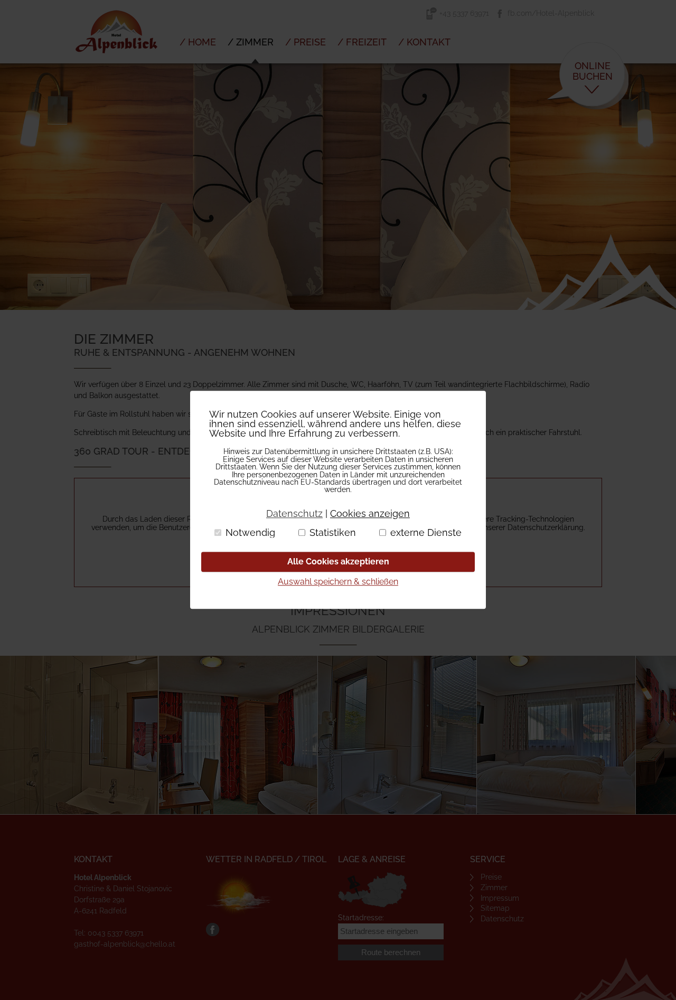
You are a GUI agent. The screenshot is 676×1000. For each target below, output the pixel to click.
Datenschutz (502, 918)
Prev (13, 186)
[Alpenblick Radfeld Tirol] (116, 60)
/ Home (198, 42)
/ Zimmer (251, 42)
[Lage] (372, 890)
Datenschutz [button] (294, 513)
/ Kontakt (424, 42)
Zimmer (494, 887)
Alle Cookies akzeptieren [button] (338, 561)
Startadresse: (361, 917)
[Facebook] (213, 933)
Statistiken (332, 532)
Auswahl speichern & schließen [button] (338, 582)
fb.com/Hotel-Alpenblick (551, 13)
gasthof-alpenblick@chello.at (124, 944)
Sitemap (495, 908)
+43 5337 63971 (464, 13)
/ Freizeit (362, 42)
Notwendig (250, 532)
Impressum (500, 898)
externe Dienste (426, 532)
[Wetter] (240, 895)
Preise (491, 877)
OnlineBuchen (592, 70)
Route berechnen (390, 952)
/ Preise (305, 42)
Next (662, 186)
